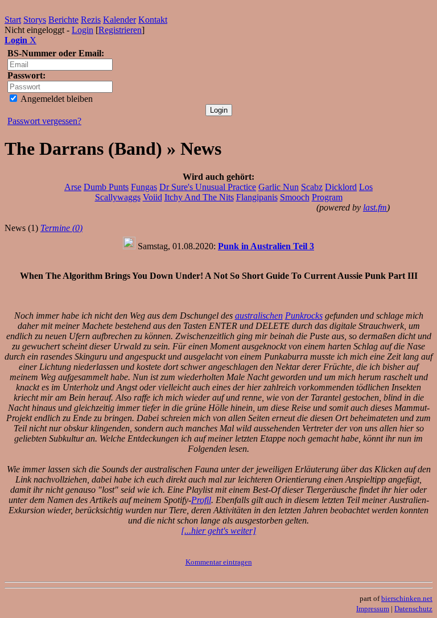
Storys (34, 19)
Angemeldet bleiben (56, 99)
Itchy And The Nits (199, 197)
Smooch (295, 197)
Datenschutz (413, 608)
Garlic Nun (278, 187)
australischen (259, 315)
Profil (201, 500)
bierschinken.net (406, 598)
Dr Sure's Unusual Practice (207, 187)
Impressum (372, 608)
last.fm (375, 207)
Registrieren (120, 30)
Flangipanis (257, 197)
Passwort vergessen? (44, 121)
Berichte (63, 19)
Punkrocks (304, 315)
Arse (72, 187)
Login (82, 30)
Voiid (152, 197)
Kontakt (152, 19)
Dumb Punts (106, 187)
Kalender (119, 19)
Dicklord (341, 187)
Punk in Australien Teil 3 (266, 246)
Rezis (91, 19)
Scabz (312, 187)
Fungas (144, 187)
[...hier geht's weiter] (218, 530)
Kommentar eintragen (218, 562)
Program (327, 197)
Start (13, 19)
